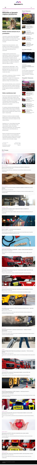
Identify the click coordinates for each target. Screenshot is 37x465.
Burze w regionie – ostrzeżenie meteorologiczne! (11, 229)
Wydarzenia (6, 165)
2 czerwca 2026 (29, 40)
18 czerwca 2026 (29, 34)
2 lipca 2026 (28, 28)
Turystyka (3, 349)
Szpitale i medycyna (4, 431)
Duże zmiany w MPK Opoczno (17, 144)
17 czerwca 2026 (29, 107)
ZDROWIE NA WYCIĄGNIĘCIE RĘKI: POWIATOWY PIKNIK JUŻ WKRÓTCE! (15, 208)
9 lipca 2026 (28, 95)
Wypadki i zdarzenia (29, 91)
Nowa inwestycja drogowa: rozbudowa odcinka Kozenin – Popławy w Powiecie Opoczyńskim (29, 28)
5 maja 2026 (28, 46)
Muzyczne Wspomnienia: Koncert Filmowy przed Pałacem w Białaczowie (15, 167)
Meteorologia (3, 227)
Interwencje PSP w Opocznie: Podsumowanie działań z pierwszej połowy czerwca (30, 112)
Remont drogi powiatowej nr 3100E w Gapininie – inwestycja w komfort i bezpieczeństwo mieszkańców (15, 392)
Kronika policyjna (24, 64)
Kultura (3, 165)
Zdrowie (7, 207)
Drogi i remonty (25, 13)
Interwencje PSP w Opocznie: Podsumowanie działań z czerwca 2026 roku (30, 100)
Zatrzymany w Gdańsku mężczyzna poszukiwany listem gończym (28, 66)
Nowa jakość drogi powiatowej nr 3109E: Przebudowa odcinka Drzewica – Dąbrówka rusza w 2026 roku (27, 18)
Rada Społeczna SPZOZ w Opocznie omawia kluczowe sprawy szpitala (15, 433)
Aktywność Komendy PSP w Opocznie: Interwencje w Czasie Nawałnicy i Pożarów (30, 94)
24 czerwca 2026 (29, 101)
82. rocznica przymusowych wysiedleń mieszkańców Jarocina (6, 145)
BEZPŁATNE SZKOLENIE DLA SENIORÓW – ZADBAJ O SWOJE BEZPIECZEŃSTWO (17, 249)
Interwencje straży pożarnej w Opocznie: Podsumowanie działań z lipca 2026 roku (17, 269)
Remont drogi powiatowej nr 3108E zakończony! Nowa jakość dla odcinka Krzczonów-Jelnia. (29, 45)
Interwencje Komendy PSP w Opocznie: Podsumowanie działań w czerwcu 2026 (30, 106)
